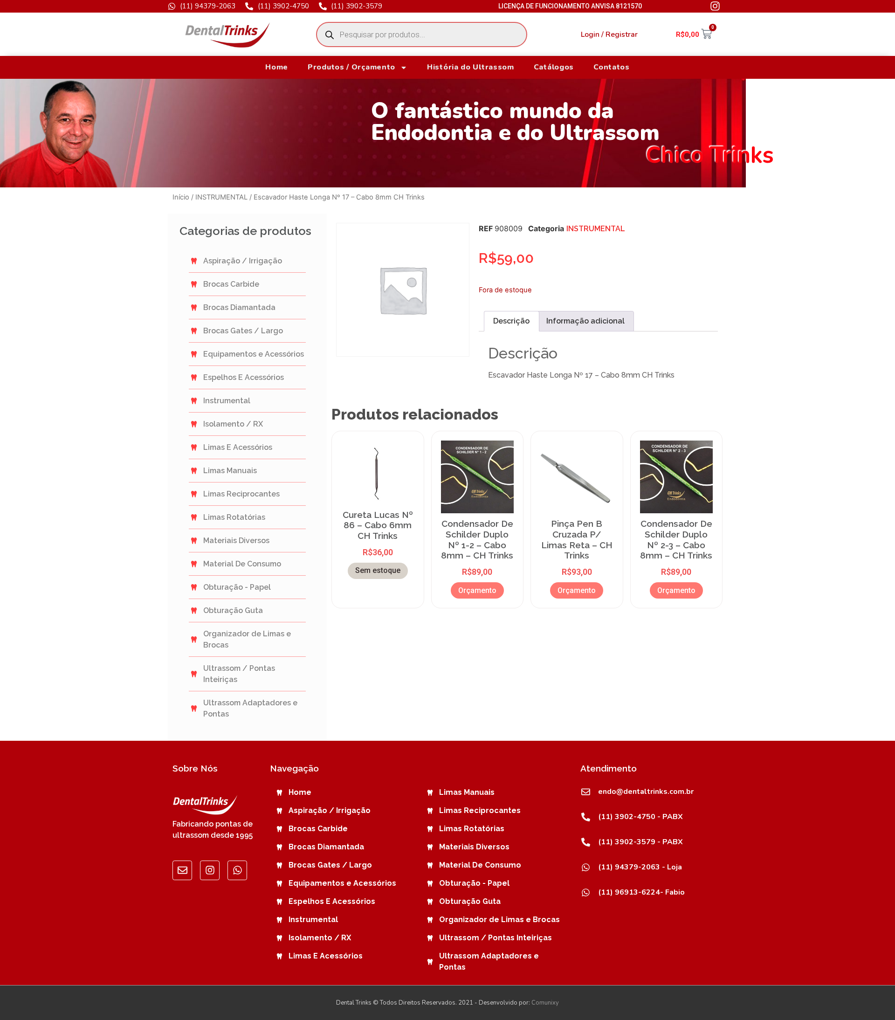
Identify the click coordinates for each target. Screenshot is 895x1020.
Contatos (611, 67)
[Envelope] (182, 870)
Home (276, 67)
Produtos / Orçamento (351, 67)
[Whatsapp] (237, 870)
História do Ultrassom (470, 67)
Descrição (511, 321)
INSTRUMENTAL (221, 197)
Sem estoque (377, 570)
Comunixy (545, 1003)
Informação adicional (585, 321)
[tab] (511, 321)
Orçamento (477, 590)
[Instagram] (210, 870)
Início (180, 197)
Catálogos (554, 67)
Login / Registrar (609, 34)
